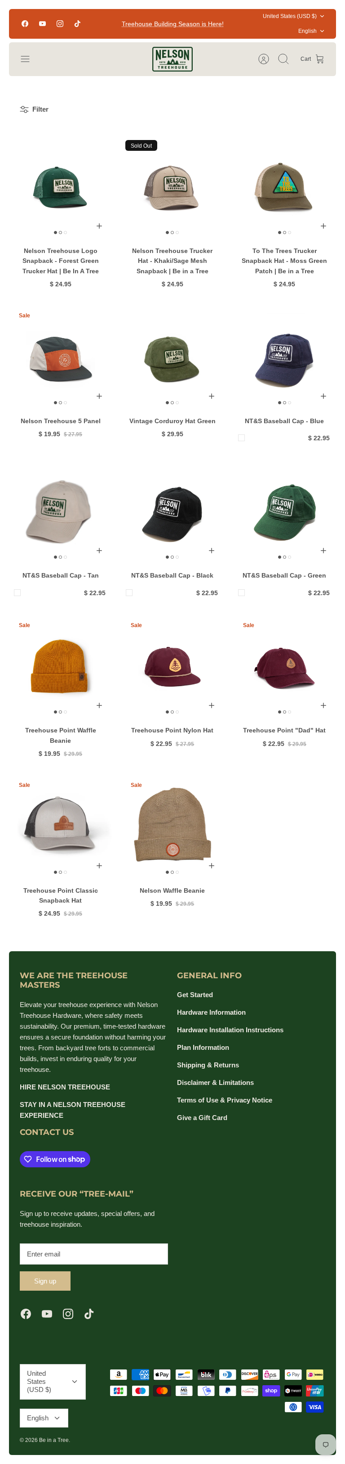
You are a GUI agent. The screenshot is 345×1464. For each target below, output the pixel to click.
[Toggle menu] (30, 59)
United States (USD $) (290, 16)
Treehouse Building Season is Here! (173, 23)
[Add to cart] (99, 226)
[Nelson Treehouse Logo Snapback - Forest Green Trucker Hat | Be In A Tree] (60, 187)
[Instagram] (60, 23)
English (307, 31)
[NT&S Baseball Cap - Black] (172, 511)
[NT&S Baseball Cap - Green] (284, 511)
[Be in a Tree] (172, 59)
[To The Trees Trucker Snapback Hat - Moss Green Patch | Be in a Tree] (284, 187)
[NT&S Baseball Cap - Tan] (60, 511)
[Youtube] (42, 23)
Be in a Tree (54, 1440)
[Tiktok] (77, 23)
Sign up (45, 1281)
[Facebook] (25, 23)
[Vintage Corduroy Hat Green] (172, 356)
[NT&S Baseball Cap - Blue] (284, 356)
